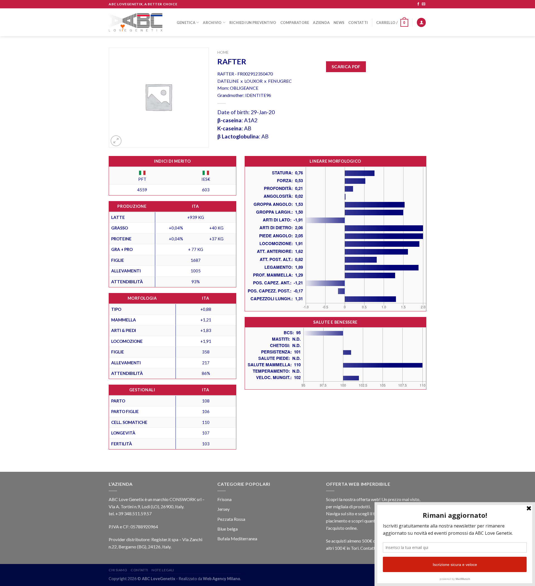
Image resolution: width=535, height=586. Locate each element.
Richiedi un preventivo (252, 22)
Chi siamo (118, 570)
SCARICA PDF (346, 66)
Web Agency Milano (221, 578)
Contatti (358, 22)
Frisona (224, 499)
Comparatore (294, 22)
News (339, 22)
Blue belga (227, 528)
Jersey (223, 509)
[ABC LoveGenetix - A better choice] (135, 22)
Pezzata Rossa (231, 519)
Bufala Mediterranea (237, 538)
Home (222, 52)
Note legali (163, 570)
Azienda (321, 22)
